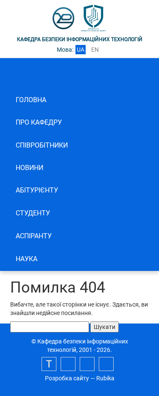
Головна (31, 100)
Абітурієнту (37, 190)
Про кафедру (39, 122)
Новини (29, 168)
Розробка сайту (67, 378)
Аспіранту (34, 236)
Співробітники (42, 145)
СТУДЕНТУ (33, 213)
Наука (26, 259)
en (95, 49)
